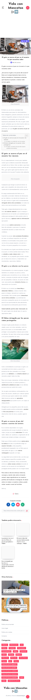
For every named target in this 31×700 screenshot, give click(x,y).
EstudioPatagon (21, 695)
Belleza (4, 648)
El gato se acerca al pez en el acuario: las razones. (15, 138)
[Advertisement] (15, 26)
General (11, 654)
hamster (18, 654)
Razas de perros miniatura (9, 674)
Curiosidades (21, 648)
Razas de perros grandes (9, 667)
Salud (3, 680)
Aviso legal (5, 628)
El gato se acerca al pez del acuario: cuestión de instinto (16, 147)
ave (22, 644)
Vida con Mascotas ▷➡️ (15, 8)
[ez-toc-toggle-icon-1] (26, 135)
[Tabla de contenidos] (26, 135)
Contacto (4, 636)
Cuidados (12, 648)
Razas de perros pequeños (9, 677)
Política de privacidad (8, 624)
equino (15, 651)
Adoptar (4, 644)
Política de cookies (7, 632)
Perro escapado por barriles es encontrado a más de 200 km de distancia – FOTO (8, 565)
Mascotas (5, 657)
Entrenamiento (6, 651)
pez (10, 661)
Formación (23, 651)
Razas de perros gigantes (9, 664)
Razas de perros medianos (9, 671)
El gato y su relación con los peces (15, 141)
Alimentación (13, 644)
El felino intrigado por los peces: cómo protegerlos (14, 144)
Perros (4, 661)
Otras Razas (23, 657)
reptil (21, 677)
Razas (16, 661)
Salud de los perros (14, 680)
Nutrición (14, 657)
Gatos (17, 494)
